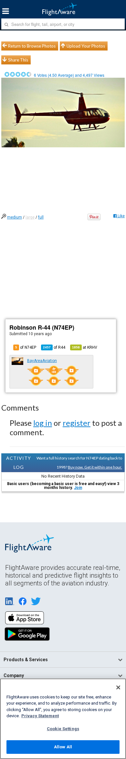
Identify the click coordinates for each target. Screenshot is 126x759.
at (84, 347)
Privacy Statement (40, 715)
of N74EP (25, 347)
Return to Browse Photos (32, 46)
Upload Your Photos (86, 46)
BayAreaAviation (42, 360)
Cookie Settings (63, 728)
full (41, 217)
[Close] (118, 687)
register (76, 422)
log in (42, 422)
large (30, 217)
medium (14, 217)
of (54, 347)
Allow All (63, 746)
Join (78, 487)
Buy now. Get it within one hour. (95, 467)
